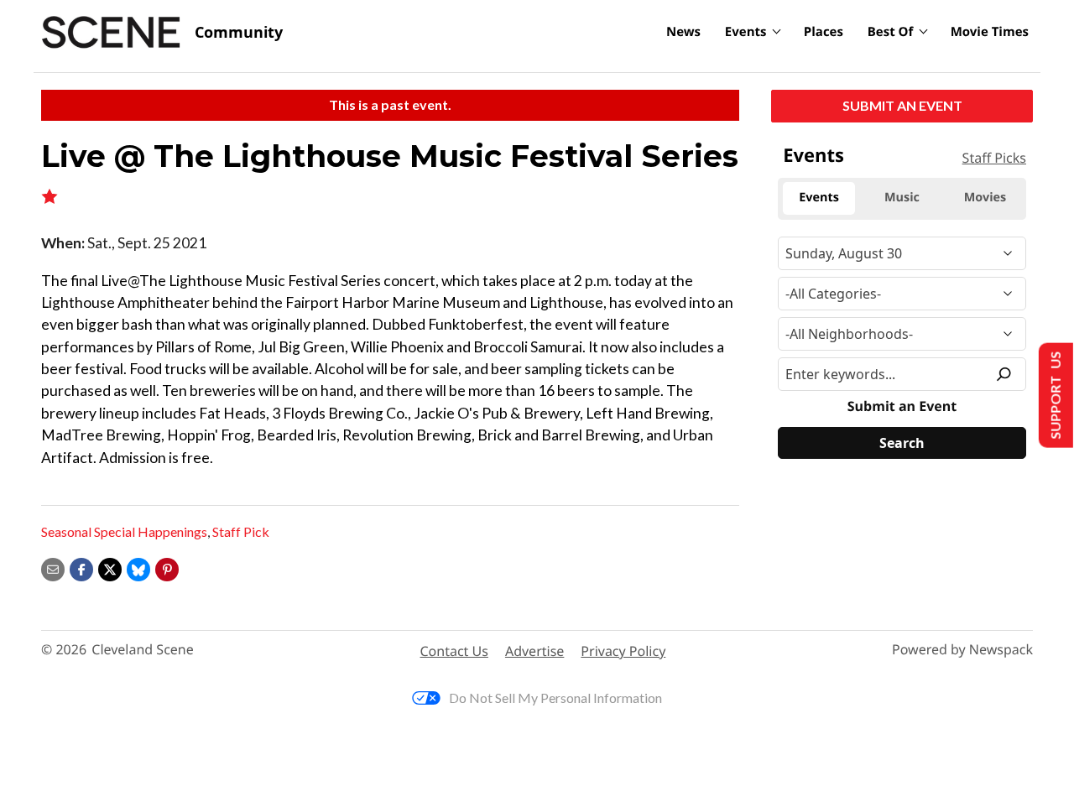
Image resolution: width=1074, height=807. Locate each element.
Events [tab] (819, 198)
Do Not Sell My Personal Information (555, 697)
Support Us (1054, 395)
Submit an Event (902, 105)
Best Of (891, 31)
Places (823, 31)
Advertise (534, 651)
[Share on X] (110, 567)
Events (746, 31)
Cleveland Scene (142, 650)
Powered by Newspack (962, 650)
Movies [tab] (985, 198)
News (683, 31)
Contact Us (454, 651)
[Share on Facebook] (81, 567)
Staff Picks (994, 157)
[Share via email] (53, 567)
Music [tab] (902, 198)
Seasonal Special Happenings (124, 531)
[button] (167, 567)
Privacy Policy (623, 651)
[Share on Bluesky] (138, 567)
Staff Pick (240, 531)
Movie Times (990, 31)
